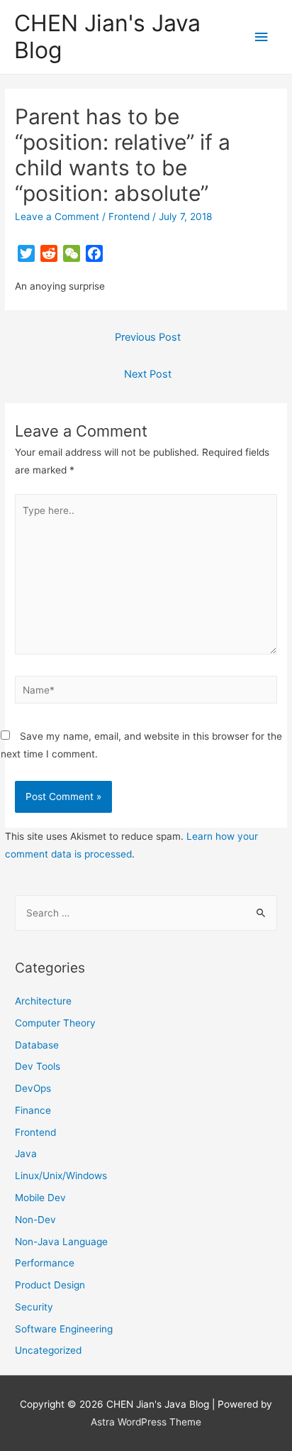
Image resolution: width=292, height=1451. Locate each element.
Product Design (50, 1285)
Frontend (129, 216)
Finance (33, 1110)
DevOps (33, 1088)
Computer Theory (55, 1023)
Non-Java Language (61, 1241)
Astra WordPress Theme (146, 1422)
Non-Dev (35, 1219)
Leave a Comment (57, 216)
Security (34, 1307)
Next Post (148, 374)
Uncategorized (48, 1350)
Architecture (43, 1001)
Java (26, 1153)
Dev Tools (37, 1066)
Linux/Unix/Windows (61, 1175)
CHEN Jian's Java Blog (107, 36)
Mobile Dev (40, 1197)
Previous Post (148, 337)
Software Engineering (64, 1329)
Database (37, 1045)
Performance (44, 1263)
